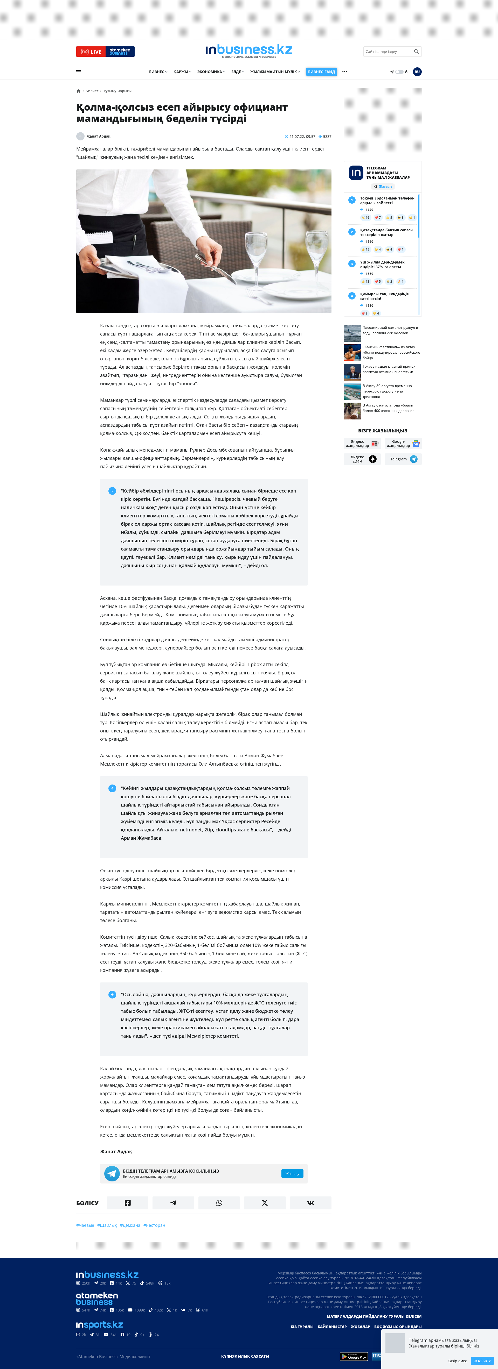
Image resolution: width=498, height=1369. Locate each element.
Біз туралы (302, 1326)
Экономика (209, 71)
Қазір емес (457, 1360)
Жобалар (360, 1326)
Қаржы (181, 71)
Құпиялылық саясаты (245, 1356)
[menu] (78, 72)
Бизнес (156, 71)
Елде (236, 71)
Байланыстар (332, 1326)
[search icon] (416, 51)
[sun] (392, 72)
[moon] (407, 72)
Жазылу (482, 1360)
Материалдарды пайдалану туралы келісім (374, 1316)
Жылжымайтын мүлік (273, 71)
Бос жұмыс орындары (398, 1326)
